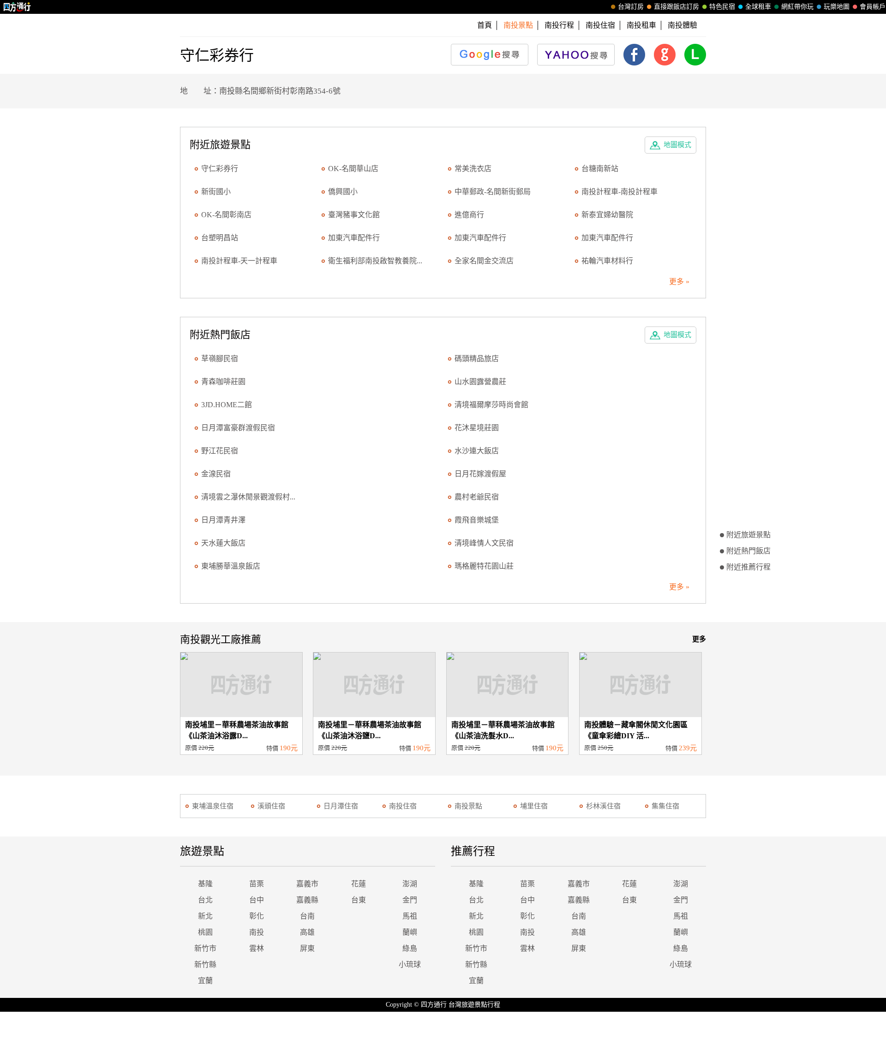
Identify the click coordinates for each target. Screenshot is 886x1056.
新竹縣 (205, 964)
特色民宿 (722, 6)
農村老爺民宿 (477, 497)
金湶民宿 (216, 474)
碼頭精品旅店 (477, 358)
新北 (205, 916)
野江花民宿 (219, 451)
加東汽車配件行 (354, 238)
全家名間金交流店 (484, 261)
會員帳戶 (873, 6)
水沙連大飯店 (477, 451)
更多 (699, 639)
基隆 (205, 884)
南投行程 (559, 25)
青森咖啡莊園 (223, 382)
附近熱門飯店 (748, 551)
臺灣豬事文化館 (354, 215)
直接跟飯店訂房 (676, 6)
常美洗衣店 (473, 168)
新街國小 (216, 192)
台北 (205, 900)
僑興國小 (343, 192)
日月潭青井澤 (223, 520)
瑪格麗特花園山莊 (484, 566)
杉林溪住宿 (603, 806)
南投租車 (641, 25)
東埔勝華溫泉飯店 (230, 566)
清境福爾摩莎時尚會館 (491, 405)
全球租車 (758, 6)
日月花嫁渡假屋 (480, 474)
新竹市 (205, 948)
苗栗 (256, 884)
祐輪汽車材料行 (607, 261)
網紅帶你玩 (797, 6)
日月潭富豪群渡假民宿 (238, 428)
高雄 (307, 932)
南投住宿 (600, 25)
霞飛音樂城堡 (477, 520)
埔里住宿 (534, 806)
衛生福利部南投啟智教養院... (375, 261)
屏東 (307, 948)
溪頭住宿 (271, 806)
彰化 (256, 916)
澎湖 (409, 884)
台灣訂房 (631, 6)
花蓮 (358, 884)
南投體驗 (682, 25)
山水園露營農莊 (480, 382)
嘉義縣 (307, 900)
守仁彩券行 (219, 168)
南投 (256, 932)
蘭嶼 (409, 932)
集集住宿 (665, 806)
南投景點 (468, 806)
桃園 (205, 932)
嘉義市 (307, 884)
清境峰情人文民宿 (484, 543)
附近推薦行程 (748, 567)
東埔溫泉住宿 (212, 806)
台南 (307, 916)
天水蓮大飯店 (223, 543)
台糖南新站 (599, 168)
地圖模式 (677, 144)
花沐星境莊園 (477, 428)
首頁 (484, 25)
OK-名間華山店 (353, 168)
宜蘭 (205, 981)
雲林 (256, 948)
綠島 (409, 948)
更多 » (679, 281)
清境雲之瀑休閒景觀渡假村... (248, 497)
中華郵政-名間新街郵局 (493, 192)
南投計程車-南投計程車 (619, 192)
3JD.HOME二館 (226, 405)
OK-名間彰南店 (226, 215)
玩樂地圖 (837, 6)
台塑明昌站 (219, 238)
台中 (256, 900)
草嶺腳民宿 (219, 358)
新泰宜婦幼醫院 (607, 215)
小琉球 (410, 964)
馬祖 (409, 916)
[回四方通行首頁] (17, 7)
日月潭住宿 (340, 806)
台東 (358, 900)
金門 (409, 900)
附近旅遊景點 (748, 535)
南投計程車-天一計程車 (239, 261)
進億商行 (469, 215)
